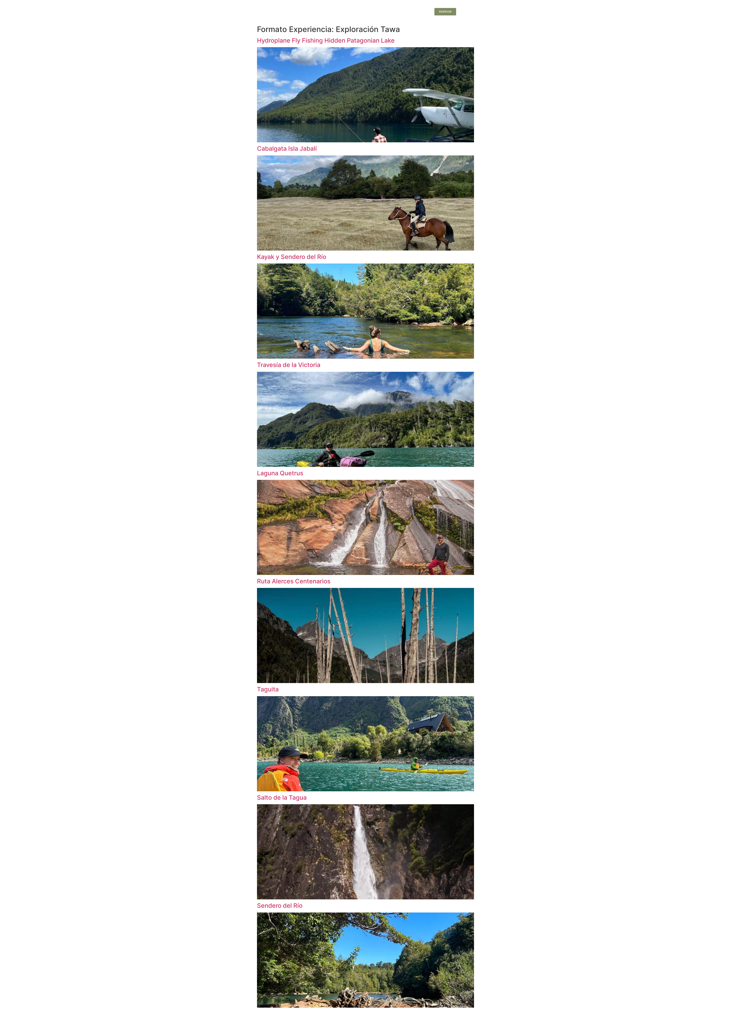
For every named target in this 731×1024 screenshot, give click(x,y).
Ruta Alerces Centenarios (293, 581)
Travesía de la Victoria (288, 365)
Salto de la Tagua (282, 797)
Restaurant (352, 11)
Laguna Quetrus (280, 473)
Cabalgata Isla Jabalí (287, 148)
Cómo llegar (422, 11)
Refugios (331, 11)
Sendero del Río (279, 905)
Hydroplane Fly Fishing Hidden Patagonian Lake (326, 40)
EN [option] (466, 11)
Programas (399, 11)
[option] (465, 11)
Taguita (268, 689)
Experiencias (375, 11)
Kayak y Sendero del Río (291, 256)
